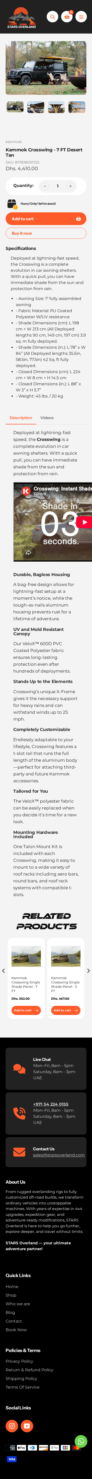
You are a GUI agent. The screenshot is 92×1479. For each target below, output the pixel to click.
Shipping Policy (21, 1378)
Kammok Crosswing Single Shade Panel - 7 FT (26, 984)
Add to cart (22, 1010)
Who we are (18, 1303)
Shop (11, 1295)
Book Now (16, 1329)
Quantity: (23, 185)
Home (12, 1286)
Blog (10, 1312)
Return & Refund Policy (29, 1369)
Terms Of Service (23, 1387)
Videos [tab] (47, 417)
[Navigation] (81, 16)
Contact (14, 1321)
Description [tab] (21, 417)
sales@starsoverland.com (59, 1155)
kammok (14, 141)
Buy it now (22, 233)
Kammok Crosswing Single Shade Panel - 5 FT (65, 984)
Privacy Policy (19, 1361)
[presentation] (3, 971)
